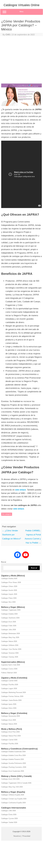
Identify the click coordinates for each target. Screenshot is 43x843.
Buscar (3, 562)
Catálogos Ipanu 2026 (8, 704)
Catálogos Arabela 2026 (9, 614)
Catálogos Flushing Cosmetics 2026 (13, 767)
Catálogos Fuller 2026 (8, 626)
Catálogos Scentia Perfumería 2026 (13, 763)
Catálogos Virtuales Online (21, 5)
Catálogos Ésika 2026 (8, 814)
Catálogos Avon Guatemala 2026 (12, 771)
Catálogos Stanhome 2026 (10, 618)
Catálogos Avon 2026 (8, 622)
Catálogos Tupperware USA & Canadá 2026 (16, 783)
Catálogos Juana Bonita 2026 (11, 700)
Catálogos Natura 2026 (9, 641)
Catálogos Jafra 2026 (8, 629)
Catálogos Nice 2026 (8, 602)
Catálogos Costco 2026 (9, 669)
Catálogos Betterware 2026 (10, 633)
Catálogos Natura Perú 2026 (11, 736)
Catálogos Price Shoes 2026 (11, 582)
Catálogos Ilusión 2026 (9, 590)
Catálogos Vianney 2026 (9, 657)
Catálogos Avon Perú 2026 (10, 732)
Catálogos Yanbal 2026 (9, 822)
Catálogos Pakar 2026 (8, 598)
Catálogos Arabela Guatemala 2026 (13, 751)
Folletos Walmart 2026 (9, 673)
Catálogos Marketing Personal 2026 (13, 692)
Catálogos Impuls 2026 (9, 594)
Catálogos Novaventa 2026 (10, 716)
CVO (8, 35)
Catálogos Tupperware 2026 (10, 610)
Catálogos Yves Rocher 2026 (11, 649)
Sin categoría (6, 514)
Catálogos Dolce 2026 (8, 708)
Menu (21, 11)
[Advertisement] (21, 60)
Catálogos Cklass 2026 (9, 586)
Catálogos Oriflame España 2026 (12, 795)
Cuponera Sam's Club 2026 (10, 665)
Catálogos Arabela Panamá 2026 (12, 759)
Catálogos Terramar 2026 (10, 653)
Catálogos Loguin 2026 (9, 688)
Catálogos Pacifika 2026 (9, 684)
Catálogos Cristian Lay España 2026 (13, 799)
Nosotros (16, 836)
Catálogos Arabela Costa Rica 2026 (13, 755)
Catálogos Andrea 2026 (9, 578)
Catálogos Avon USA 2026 (10, 779)
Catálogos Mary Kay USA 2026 (12, 787)
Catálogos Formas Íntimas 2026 (12, 696)
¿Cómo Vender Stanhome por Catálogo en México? (11, 534)
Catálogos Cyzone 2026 (9, 818)
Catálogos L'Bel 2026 (8, 811)
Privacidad (26, 836)
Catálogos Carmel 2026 (9, 681)
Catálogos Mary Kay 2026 (10, 637)
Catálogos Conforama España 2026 (13, 803)
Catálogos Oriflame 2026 (9, 645)
